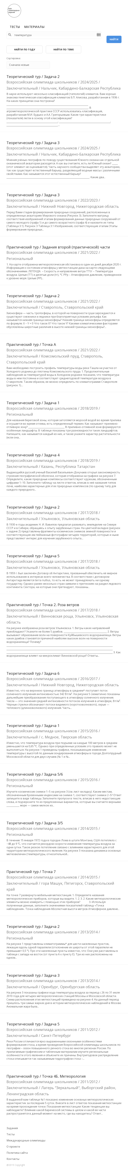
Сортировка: (13, 58)
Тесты (15, 27)
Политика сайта (17, 1153)
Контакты (12, 1159)
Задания (12, 1128)
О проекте (13, 1146)
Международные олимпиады (25, 1140)
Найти (114, 39)
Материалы (34, 27)
